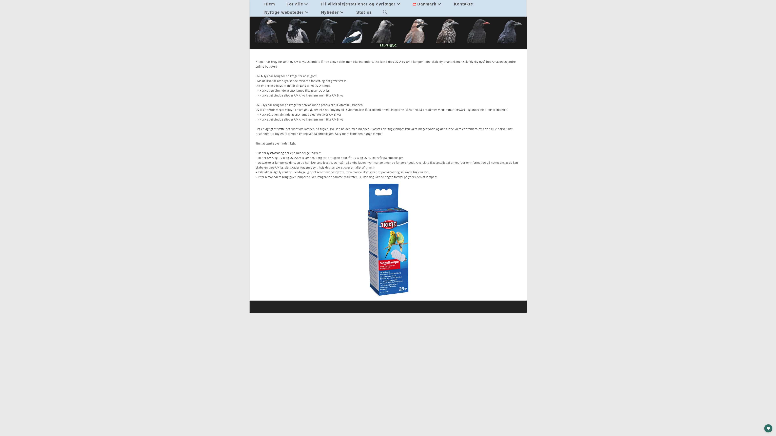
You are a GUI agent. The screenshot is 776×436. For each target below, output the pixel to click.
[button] (768, 428)
